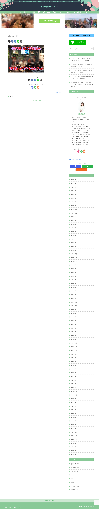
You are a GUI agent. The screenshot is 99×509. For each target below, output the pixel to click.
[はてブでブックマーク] (15, 41)
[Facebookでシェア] (12, 41)
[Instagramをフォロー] (32, 87)
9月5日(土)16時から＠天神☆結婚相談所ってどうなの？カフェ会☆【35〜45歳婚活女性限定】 (82, 84)
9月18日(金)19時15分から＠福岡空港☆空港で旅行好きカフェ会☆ (81, 65)
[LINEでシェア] (18, 41)
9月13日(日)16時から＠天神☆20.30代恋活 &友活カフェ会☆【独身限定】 (82, 77)
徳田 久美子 (81, 114)
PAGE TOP (50, 500)
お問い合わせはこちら (75, 159)
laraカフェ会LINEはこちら (49, 21)
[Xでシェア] (9, 41)
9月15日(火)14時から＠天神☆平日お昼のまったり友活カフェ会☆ (81, 71)
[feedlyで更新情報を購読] (35, 87)
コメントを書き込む (35, 100)
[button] (21, 41)
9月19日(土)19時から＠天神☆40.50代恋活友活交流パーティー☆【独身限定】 (82, 60)
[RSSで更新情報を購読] (38, 87)
